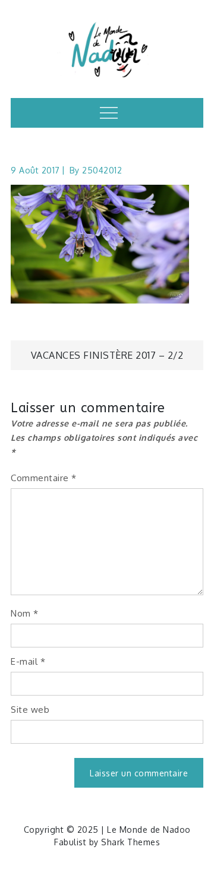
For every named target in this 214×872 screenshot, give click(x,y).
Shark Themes (130, 842)
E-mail (28, 661)
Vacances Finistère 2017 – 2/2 (107, 355)
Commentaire (44, 478)
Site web (30, 709)
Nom (25, 613)
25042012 (102, 170)
